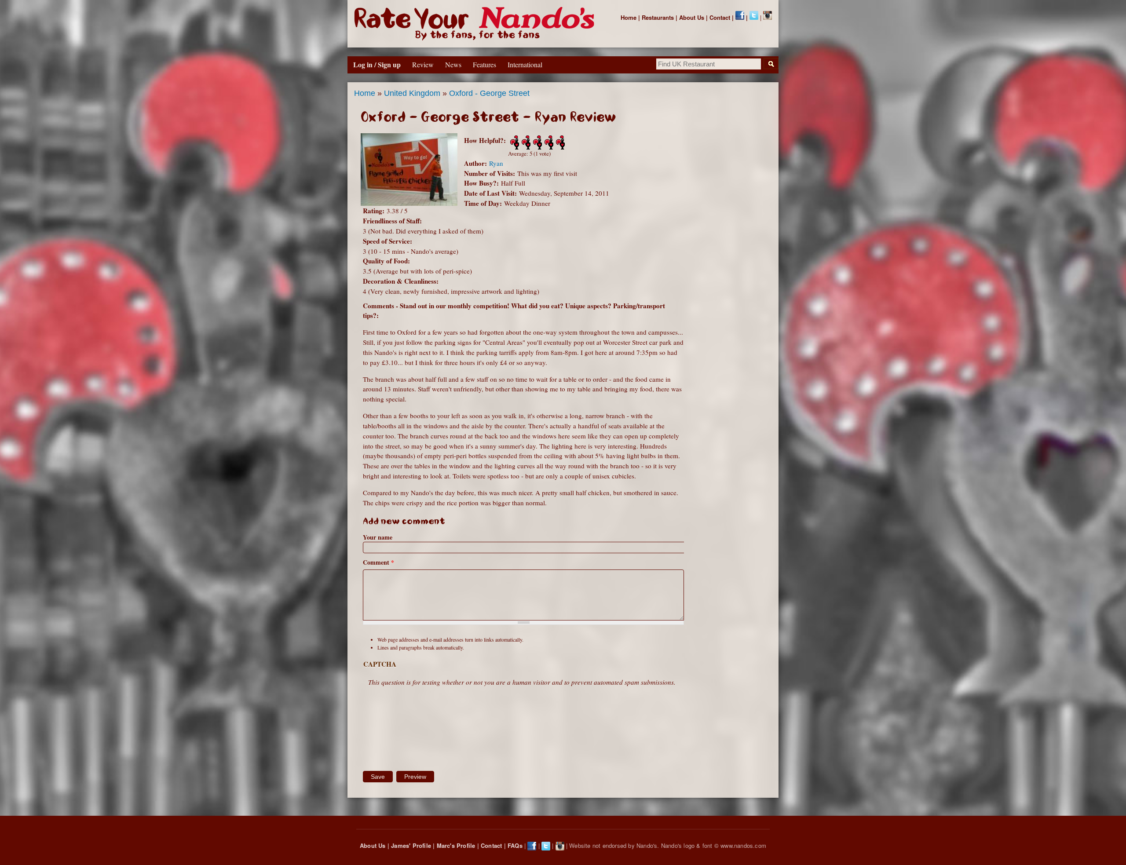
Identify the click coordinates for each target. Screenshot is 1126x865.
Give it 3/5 (536, 142)
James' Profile (411, 845)
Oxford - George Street (489, 93)
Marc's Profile (456, 845)
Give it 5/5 (559, 142)
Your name (377, 537)
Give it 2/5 (525, 142)
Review (423, 64)
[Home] (476, 23)
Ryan (496, 163)
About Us (691, 17)
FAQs (515, 845)
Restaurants (658, 17)
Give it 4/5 (548, 142)
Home (628, 17)
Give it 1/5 (513, 142)
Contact (719, 17)
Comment (378, 562)
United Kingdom (412, 93)
